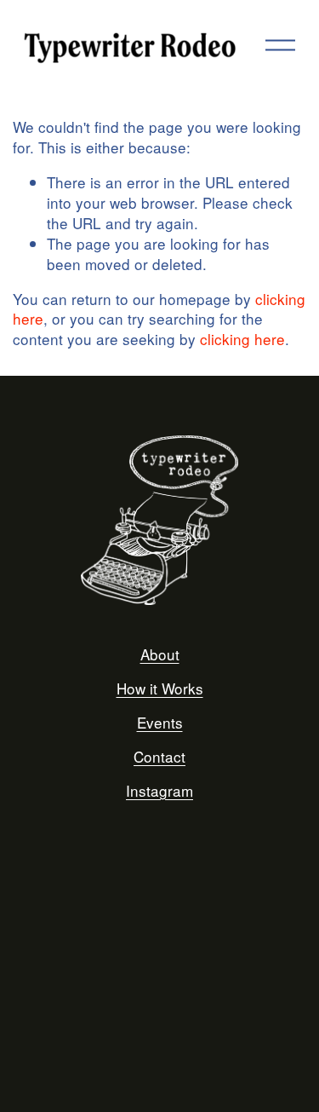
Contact (159, 756)
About (159, 654)
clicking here (242, 338)
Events (160, 722)
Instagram (159, 791)
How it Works (160, 688)
